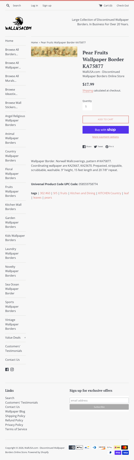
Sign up (47, 5)
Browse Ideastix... (11, 92)
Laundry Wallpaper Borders (12, 253)
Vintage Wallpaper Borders (12, 324)
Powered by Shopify (38, 452)
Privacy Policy (14, 425)
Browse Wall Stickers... (13, 105)
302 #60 (45, 193)
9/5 (55, 193)
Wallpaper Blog (15, 411)
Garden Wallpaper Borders (12, 222)
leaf (126, 193)
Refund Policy (14, 420)
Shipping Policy (15, 416)
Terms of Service (16, 429)
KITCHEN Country (109, 193)
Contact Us (12, 360)
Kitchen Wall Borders (13, 207)
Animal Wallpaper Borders (12, 138)
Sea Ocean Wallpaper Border (12, 289)
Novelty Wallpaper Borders (12, 271)
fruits (63, 193)
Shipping (88, 90)
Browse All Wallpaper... (13, 65)
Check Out (123, 5)
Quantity (87, 100)
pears (48, 197)
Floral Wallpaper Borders (12, 173)
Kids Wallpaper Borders (15, 238)
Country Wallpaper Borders (12, 155)
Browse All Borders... (12, 52)
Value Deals (15, 337)
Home (9, 41)
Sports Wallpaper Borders (12, 306)
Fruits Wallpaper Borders (12, 191)
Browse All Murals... (12, 78)
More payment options (105, 136)
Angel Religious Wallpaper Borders (15, 120)
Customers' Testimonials (13, 348)
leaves (37, 197)
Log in (34, 5)
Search (9, 398)
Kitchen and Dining (82, 193)
